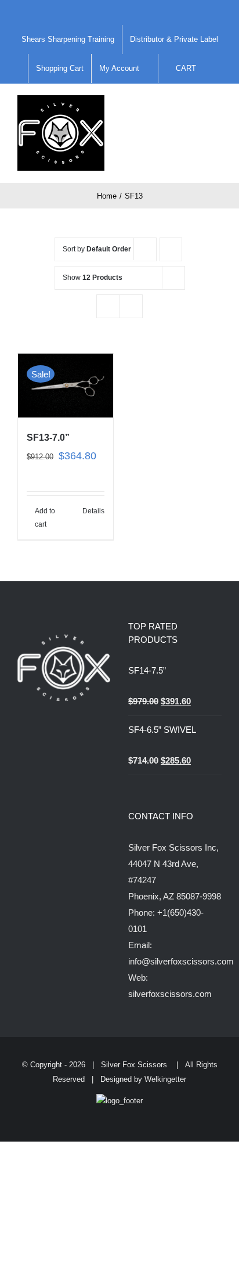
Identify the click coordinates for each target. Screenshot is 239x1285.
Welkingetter (165, 1079)
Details (93, 511)
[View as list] (130, 306)
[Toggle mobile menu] (217, 107)
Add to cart (45, 517)
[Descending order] (171, 249)
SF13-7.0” (48, 437)
